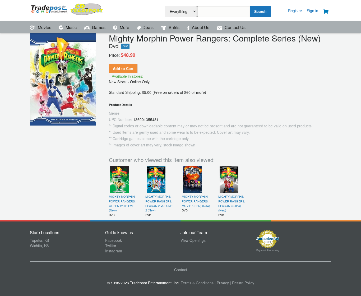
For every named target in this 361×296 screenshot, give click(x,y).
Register (295, 10)
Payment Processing (267, 250)
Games (99, 27)
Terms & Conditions (197, 282)
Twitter (110, 245)
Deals (148, 27)
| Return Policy (242, 282)
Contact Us (235, 27)
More (124, 27)
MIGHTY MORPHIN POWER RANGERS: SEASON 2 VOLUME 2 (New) (159, 203)
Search (260, 11)
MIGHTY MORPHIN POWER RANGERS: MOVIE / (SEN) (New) (196, 201)
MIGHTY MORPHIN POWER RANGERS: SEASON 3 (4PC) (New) (231, 203)
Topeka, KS (39, 240)
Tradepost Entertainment (67, 10)
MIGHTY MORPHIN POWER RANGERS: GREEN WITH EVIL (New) (122, 203)
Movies (44, 27)
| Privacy (222, 282)
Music (71, 27)
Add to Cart (123, 68)
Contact (180, 269)
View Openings (193, 240)
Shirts (174, 27)
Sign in (312, 10)
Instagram (113, 250)
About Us (200, 27)
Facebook (113, 240)
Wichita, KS (39, 245)
